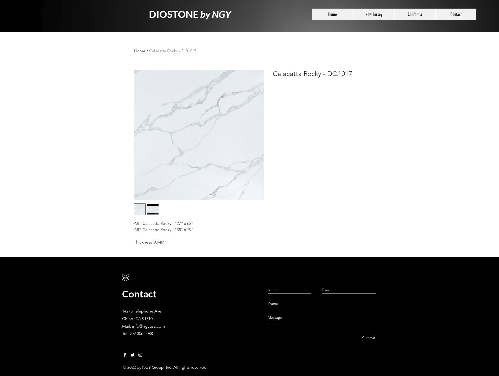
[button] (373, 14)
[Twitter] (132, 355)
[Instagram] (140, 355)
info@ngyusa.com (148, 326)
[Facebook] (124, 355)
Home (140, 50)
